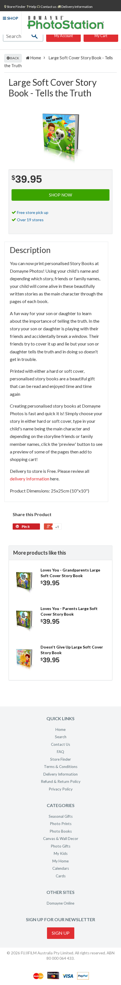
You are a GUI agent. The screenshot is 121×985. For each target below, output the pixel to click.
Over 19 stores (30, 219)
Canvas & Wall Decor (60, 838)
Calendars (60, 868)
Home (35, 57)
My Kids (61, 853)
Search (60, 737)
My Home (60, 861)
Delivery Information (77, 6)
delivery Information (29, 478)
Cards (61, 876)
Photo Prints (60, 823)
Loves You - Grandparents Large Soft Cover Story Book (70, 573)
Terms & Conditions (60, 766)
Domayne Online (60, 903)
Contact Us (60, 744)
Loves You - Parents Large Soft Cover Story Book (69, 611)
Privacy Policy (61, 789)
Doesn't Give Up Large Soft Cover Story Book (72, 650)
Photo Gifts (60, 846)
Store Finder (60, 759)
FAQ (60, 751)
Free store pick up (32, 212)
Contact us (48, 6)
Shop (12, 18)
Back (14, 58)
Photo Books (61, 831)
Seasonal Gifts (61, 816)
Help (32, 6)
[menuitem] (15, 6)
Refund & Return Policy (60, 781)
